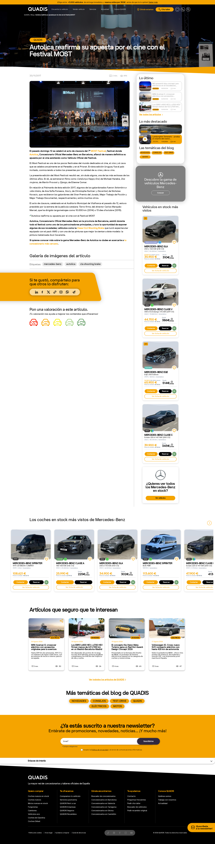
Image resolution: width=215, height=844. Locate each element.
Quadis (38, 40)
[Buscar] (188, 9)
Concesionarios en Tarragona (103, 807)
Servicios (92, 9)
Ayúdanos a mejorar (62, 833)
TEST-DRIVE (168, 152)
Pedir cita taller (133, 803)
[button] (209, 523)
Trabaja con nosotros (167, 800)
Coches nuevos (34, 800)
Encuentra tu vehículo (60, 9)
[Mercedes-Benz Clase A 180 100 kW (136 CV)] (74, 544)
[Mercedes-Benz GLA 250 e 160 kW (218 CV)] (160, 229)
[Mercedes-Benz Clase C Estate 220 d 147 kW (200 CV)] (160, 417)
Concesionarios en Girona (102, 811)
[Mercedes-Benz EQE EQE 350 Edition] (160, 354)
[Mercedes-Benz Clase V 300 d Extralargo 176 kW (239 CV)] (160, 292)
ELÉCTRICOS (99, 706)
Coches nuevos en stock (38, 796)
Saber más (153, 2)
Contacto (131, 796)
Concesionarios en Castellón (103, 814)
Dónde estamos (146, 9)
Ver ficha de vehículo (160, 271)
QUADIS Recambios (68, 814)
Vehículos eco (34, 814)
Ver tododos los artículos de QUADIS (106, 680)
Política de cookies (35, 833)
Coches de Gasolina (36, 818)
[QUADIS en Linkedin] (114, 833)
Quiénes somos (164, 796)
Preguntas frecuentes (136, 800)
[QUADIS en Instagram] (125, 833)
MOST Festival (98, 151)
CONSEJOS (157, 152)
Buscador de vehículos (137, 807)
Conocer (160, 193)
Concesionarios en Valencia (103, 803)
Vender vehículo (79, 9)
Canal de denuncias (79, 833)
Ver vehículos (160, 498)
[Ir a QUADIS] (38, 9)
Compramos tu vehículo (70, 796)
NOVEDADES (145, 152)
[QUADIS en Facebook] (120, 833)
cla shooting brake (90, 264)
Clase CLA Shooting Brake (90, 228)
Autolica (34, 154)
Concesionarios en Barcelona (103, 800)
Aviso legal (48, 833)
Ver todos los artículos (150, 115)
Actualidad (105, 9)
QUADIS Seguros (67, 811)
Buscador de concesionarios (103, 796)
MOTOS (117, 706)
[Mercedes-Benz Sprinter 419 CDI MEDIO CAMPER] (31, 544)
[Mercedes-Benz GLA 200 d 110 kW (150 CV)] (117, 544)
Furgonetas (33, 807)
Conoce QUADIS (120, 9)
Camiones (32, 811)
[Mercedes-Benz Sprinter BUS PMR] (161, 544)
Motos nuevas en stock (38, 803)
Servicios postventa (68, 800)
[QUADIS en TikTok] (108, 833)
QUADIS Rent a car (68, 803)
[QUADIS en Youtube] (131, 833)
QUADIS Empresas (68, 807)
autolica (70, 264)
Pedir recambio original (137, 811)
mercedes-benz (52, 264)
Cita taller (165, 9)
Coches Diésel (34, 821)
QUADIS (145, 157)
